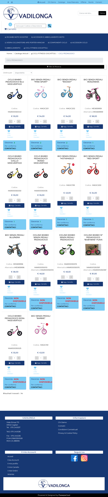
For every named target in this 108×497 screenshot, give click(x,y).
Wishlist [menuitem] (10, 474)
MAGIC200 (96, 185)
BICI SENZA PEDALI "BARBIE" (40, 317)
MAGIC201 (44, 108)
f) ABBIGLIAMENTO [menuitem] (12, 48)
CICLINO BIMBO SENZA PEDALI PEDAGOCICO (41, 237)
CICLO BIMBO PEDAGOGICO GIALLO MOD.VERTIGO (15, 159)
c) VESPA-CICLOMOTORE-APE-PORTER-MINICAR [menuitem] (25, 43)
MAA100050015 (70, 264)
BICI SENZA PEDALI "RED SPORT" (93, 157)
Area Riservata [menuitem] (73, 2)
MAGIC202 (70, 108)
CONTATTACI (10, 148)
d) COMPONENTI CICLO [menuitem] (57, 43)
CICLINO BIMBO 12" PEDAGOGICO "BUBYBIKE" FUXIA (93, 237)
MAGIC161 (44, 345)
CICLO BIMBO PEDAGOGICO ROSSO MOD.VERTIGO (41, 159)
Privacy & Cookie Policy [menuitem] (67, 433)
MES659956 (18, 264)
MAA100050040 (14, 112)
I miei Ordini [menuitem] (12, 471)
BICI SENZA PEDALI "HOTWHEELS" (67, 157)
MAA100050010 (40, 267)
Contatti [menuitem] (99, 2)
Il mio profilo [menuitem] (12, 464)
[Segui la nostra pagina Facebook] (8, 2)
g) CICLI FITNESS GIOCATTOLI (43, 53)
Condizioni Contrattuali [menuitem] (68, 430)
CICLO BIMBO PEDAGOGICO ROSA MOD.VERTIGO (14, 318)
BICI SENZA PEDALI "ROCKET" (67, 81)
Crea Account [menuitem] (13, 460)
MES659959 (97, 108)
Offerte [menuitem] (83, 2)
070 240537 (15, 427)
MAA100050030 (14, 191)
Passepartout (64, 495)
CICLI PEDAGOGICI (67, 53)
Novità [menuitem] (90, 2)
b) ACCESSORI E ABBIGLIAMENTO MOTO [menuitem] (47, 37)
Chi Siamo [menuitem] (52, 2)
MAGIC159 (70, 185)
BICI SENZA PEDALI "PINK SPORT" (40, 81)
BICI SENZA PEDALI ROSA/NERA (93, 81)
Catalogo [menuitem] (61, 2)
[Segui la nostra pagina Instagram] (11, 2)
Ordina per (7, 73)
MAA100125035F (93, 267)
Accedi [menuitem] (10, 456)
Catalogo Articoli (21, 53)
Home (9, 53)
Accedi (42, 2)
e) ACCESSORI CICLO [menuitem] (78, 43)
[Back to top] (102, 491)
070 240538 (15, 432)
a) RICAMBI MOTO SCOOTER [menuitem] (16, 37)
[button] (102, 13)
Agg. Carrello (15, 126)
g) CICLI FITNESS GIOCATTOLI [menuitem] (36, 48)
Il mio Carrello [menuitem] (13, 467)
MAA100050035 (40, 191)
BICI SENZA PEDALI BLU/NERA (14, 236)
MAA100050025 (14, 348)
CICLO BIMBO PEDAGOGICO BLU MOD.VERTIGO (14, 82)
